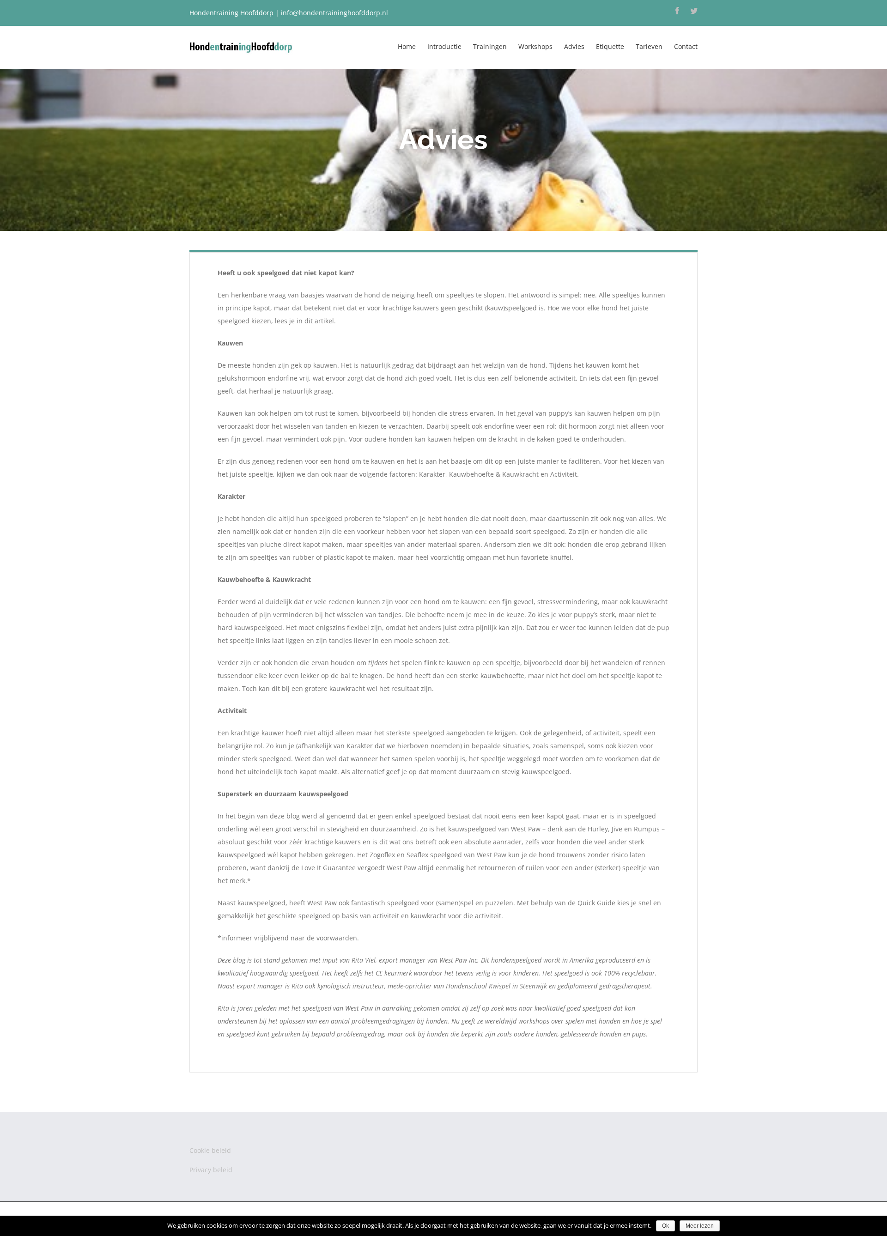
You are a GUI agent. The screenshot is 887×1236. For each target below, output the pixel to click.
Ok (665, 1226)
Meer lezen (700, 1226)
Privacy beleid (210, 1169)
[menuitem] (412, 46)
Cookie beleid (210, 1150)
